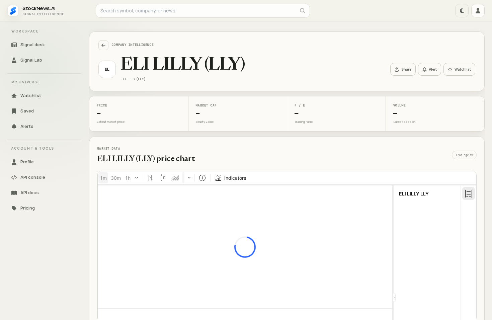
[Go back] (103, 45)
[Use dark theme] (462, 10)
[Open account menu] (478, 10)
